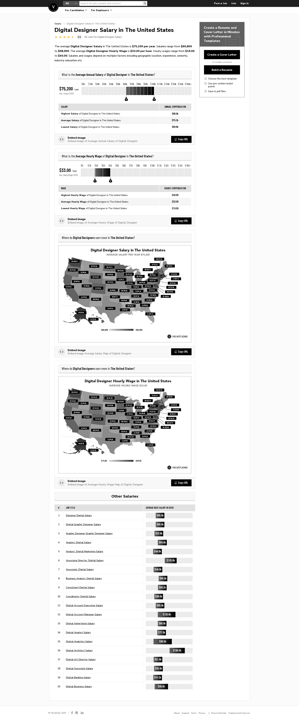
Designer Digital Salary (79, 515)
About (177, 713)
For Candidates (75, 10)
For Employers (100, 10)
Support (185, 713)
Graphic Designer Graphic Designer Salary (89, 533)
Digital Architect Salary (79, 650)
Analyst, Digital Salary (78, 542)
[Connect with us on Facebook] (72, 713)
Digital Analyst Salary (78, 632)
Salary (58, 23)
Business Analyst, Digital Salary (84, 578)
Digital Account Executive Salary (84, 605)
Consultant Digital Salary (80, 587)
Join (233, 3)
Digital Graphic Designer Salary (83, 524)
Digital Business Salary (79, 686)
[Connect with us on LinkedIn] (82, 713)
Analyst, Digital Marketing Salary (84, 551)
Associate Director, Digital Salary (84, 560)
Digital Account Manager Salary (84, 614)
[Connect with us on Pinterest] (76, 713)
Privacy (202, 713)
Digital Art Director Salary (81, 659)
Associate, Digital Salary (80, 569)
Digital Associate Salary (79, 668)
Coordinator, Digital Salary (81, 596)
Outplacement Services (239, 713)
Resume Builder (218, 713)
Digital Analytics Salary (79, 641)
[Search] (144, 3)
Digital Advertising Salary (80, 623)
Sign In (244, 3)
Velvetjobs (53, 7)
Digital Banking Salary (78, 677)
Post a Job (220, 3)
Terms (194, 713)
